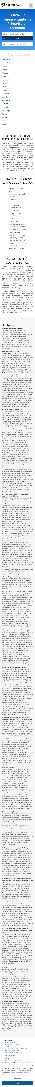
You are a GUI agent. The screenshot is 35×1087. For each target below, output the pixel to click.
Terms (7, 1046)
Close (17, 1083)
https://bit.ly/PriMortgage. (23, 664)
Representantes (16, 55)
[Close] (33, 1065)
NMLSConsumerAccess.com (14, 1052)
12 (27, 286)
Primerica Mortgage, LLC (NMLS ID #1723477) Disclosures (16, 1049)
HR (6, 1059)
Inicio (5, 55)
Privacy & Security (11, 1042)
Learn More (17, 1078)
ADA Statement (10, 1055)
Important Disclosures (12, 1044)
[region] (17, 1075)
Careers (7, 1057)
